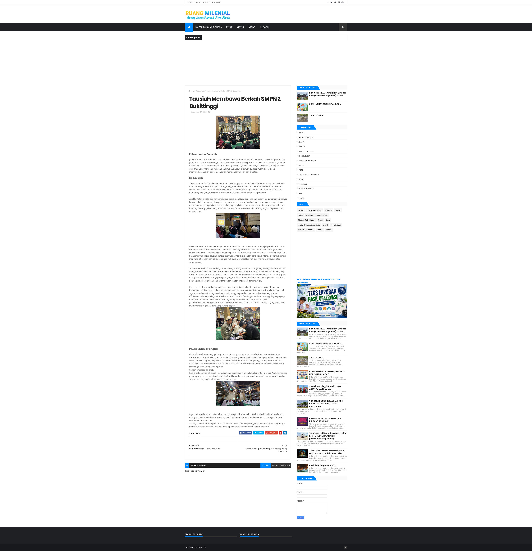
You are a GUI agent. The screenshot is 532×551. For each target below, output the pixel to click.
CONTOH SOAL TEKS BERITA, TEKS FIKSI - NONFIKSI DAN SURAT (327, 373)
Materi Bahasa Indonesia (208, 27)
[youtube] (335, 2)
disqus (275, 465)
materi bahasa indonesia (309, 175)
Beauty (301, 142)
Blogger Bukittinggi (307, 161)
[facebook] (327, 2)
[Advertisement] (266, 62)
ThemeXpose (200, 547)
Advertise (216, 2)
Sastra (240, 27)
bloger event (304, 156)
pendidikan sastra (306, 189)
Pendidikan (303, 184)
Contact (206, 2)
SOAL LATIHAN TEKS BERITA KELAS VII (325, 104)
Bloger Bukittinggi (306, 151)
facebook (285, 465)
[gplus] (342, 2)
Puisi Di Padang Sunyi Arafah (322, 465)
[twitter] (331, 2)
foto (301, 170)
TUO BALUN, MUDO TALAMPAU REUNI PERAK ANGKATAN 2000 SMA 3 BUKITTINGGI (325, 404)
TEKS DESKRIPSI (316, 115)
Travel (301, 198)
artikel (302, 132)
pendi (301, 179)
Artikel (252, 27)
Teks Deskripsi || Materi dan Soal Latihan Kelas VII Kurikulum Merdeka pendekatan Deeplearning (328, 436)
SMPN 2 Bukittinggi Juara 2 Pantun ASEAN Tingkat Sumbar (325, 387)
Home (190, 2)
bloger (302, 146)
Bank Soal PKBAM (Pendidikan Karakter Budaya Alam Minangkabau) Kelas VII (327, 94)
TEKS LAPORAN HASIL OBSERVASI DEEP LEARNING (318, 281)
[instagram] (339, 2)
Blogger (265, 27)
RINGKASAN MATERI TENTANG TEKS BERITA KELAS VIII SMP (325, 420)
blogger (266, 465)
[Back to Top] (345, 547)
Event (229, 27)
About (197, 2)
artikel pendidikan (306, 137)
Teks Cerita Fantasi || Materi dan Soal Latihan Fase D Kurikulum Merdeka (326, 452)
